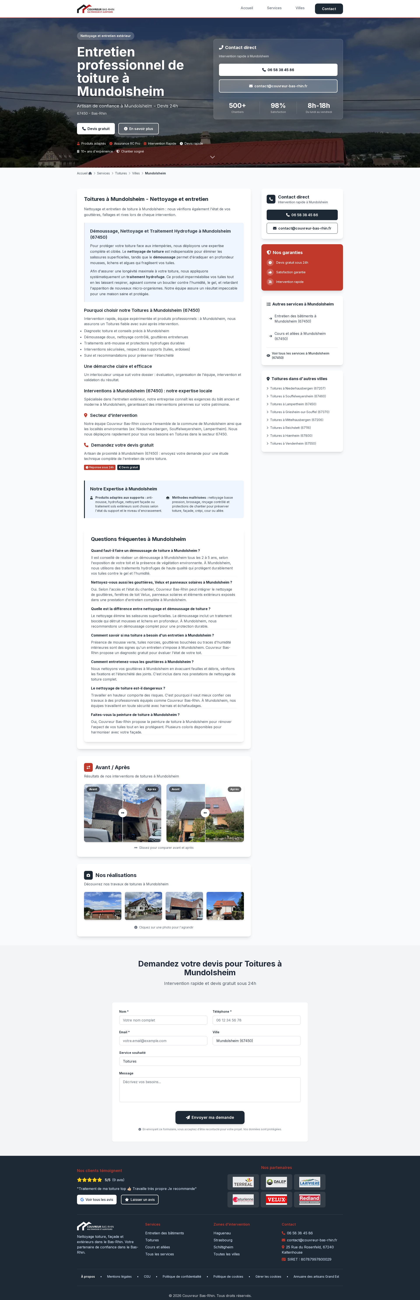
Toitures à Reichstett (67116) (290, 428)
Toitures (121, 173)
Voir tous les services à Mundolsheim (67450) (300, 355)
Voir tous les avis (99, 1199)
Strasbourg (223, 1240)
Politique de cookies (228, 1276)
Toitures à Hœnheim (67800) (291, 435)
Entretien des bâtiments (164, 1233)
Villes (300, 8)
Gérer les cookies (268, 1276)
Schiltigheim (223, 1247)
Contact (329, 9)
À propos (88, 1276)
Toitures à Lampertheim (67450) (293, 404)
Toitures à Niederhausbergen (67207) (298, 388)
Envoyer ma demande (213, 1117)
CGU (147, 1276)
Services (274, 8)
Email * (124, 1032)
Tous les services (159, 1254)
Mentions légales (119, 1276)
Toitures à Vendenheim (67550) (293, 443)
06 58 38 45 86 (281, 70)
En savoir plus (141, 128)
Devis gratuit (99, 128)
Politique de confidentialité (182, 1276)
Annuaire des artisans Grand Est (316, 1276)
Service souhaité (132, 1052)
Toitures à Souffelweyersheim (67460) (298, 396)
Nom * (124, 1011)
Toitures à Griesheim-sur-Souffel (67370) (300, 412)
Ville (216, 1032)
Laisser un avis (143, 1199)
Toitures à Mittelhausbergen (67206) (297, 420)
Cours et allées (157, 1247)
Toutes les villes (227, 1254)
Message (126, 1073)
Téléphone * (222, 1011)
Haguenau (222, 1233)
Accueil (247, 8)
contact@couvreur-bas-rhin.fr (281, 86)
